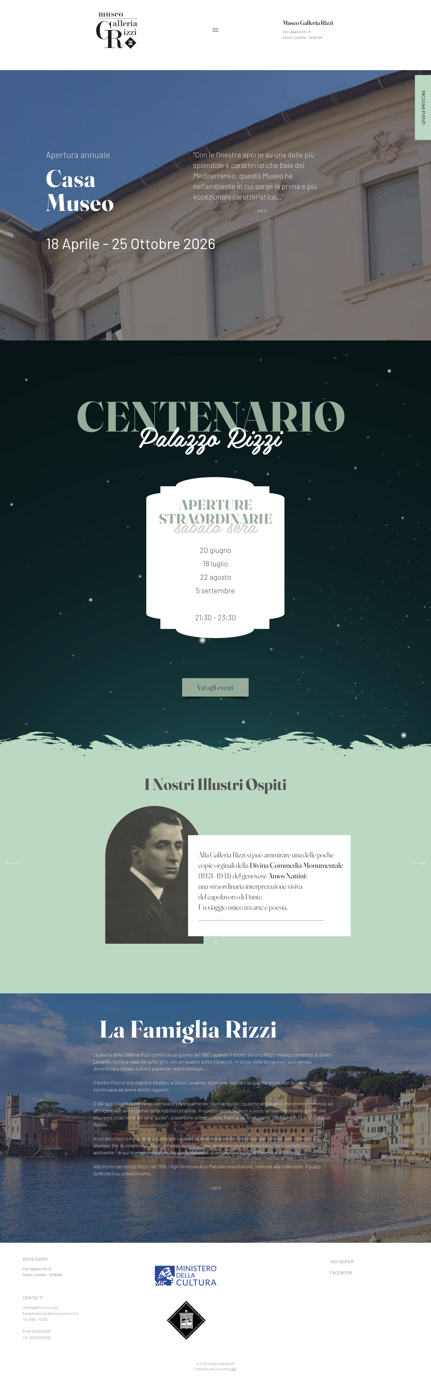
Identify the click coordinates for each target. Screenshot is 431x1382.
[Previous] (12, 863)
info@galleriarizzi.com (40, 1307)
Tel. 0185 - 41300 (35, 1319)
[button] (215, 30)
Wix (233, 1369)
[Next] (418, 863)
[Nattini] (216, 942)
